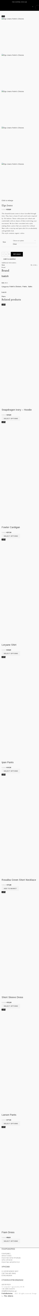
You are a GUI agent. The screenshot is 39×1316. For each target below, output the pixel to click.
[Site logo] (19, 7)
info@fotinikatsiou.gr (9, 1291)
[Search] (6, 7)
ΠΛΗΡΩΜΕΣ (6, 1253)
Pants (25, 286)
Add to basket (17, 254)
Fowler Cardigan (11, 527)
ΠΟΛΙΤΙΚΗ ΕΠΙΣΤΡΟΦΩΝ (11, 1258)
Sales (30, 286)
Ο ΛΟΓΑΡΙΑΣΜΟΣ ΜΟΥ (10, 1271)
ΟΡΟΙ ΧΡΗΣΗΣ (7, 1260)
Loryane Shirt (9, 644)
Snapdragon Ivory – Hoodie (17, 409)
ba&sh (4, 292)
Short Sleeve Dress (12, 997)
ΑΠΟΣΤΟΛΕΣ (7, 1256)
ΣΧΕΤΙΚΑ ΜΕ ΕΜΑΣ (9, 1273)
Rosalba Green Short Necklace (19, 879)
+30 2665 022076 (8, 1289)
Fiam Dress (8, 1232)
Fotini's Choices (15, 286)
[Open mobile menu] (3, 7)
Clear (15, 244)
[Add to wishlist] (4, 405)
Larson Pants (9, 1114)
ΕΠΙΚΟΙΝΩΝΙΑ (7, 1275)
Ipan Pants (8, 762)
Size (4, 242)
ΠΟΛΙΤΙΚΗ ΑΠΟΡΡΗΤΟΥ (11, 1262)
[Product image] (19, 378)
